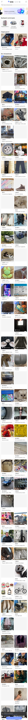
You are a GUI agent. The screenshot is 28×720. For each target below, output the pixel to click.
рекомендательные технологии (10, 714)
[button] (12, 46)
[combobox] (14, 5)
